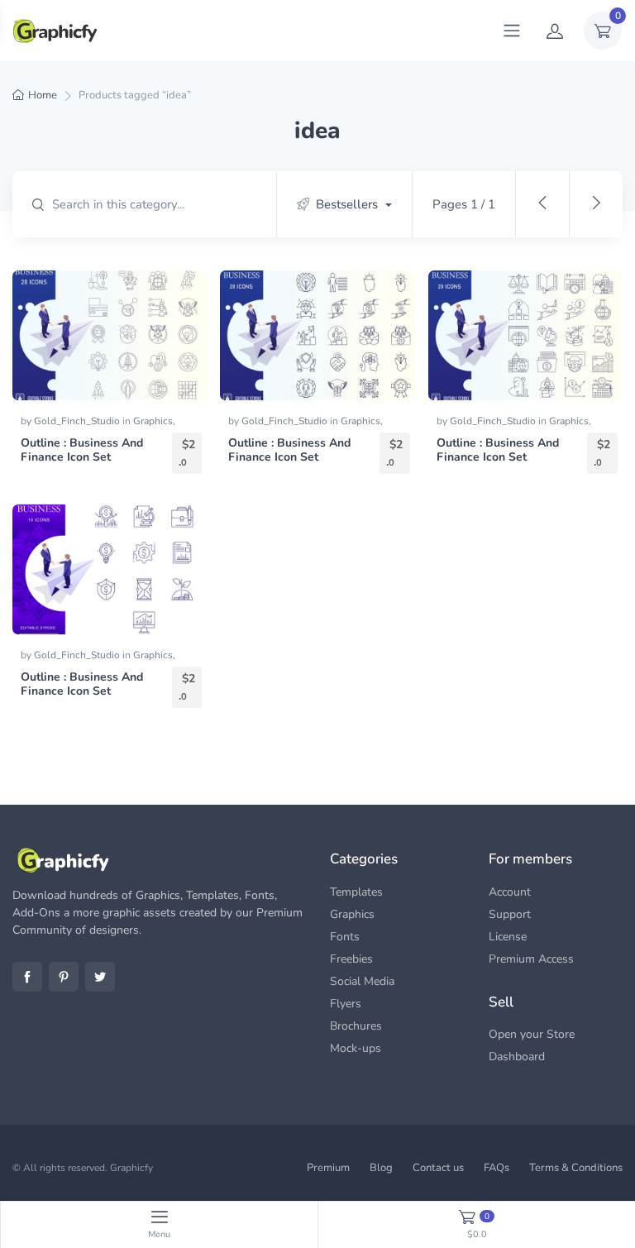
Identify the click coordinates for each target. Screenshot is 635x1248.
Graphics (153, 421)
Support (510, 914)
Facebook (27, 977)
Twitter (100, 977)
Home (42, 95)
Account (510, 892)
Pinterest (64, 977)
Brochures (356, 1026)
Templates (356, 892)
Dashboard (517, 1056)
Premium (328, 1167)
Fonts (345, 936)
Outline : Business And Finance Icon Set (82, 450)
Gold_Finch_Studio (78, 421)
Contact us (438, 1167)
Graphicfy (131, 1167)
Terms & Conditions (576, 1167)
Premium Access (531, 959)
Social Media (362, 981)
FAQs (496, 1167)
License (508, 936)
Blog (381, 1167)
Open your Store (532, 1034)
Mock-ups (355, 1048)
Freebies (351, 959)
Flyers (345, 1003)
